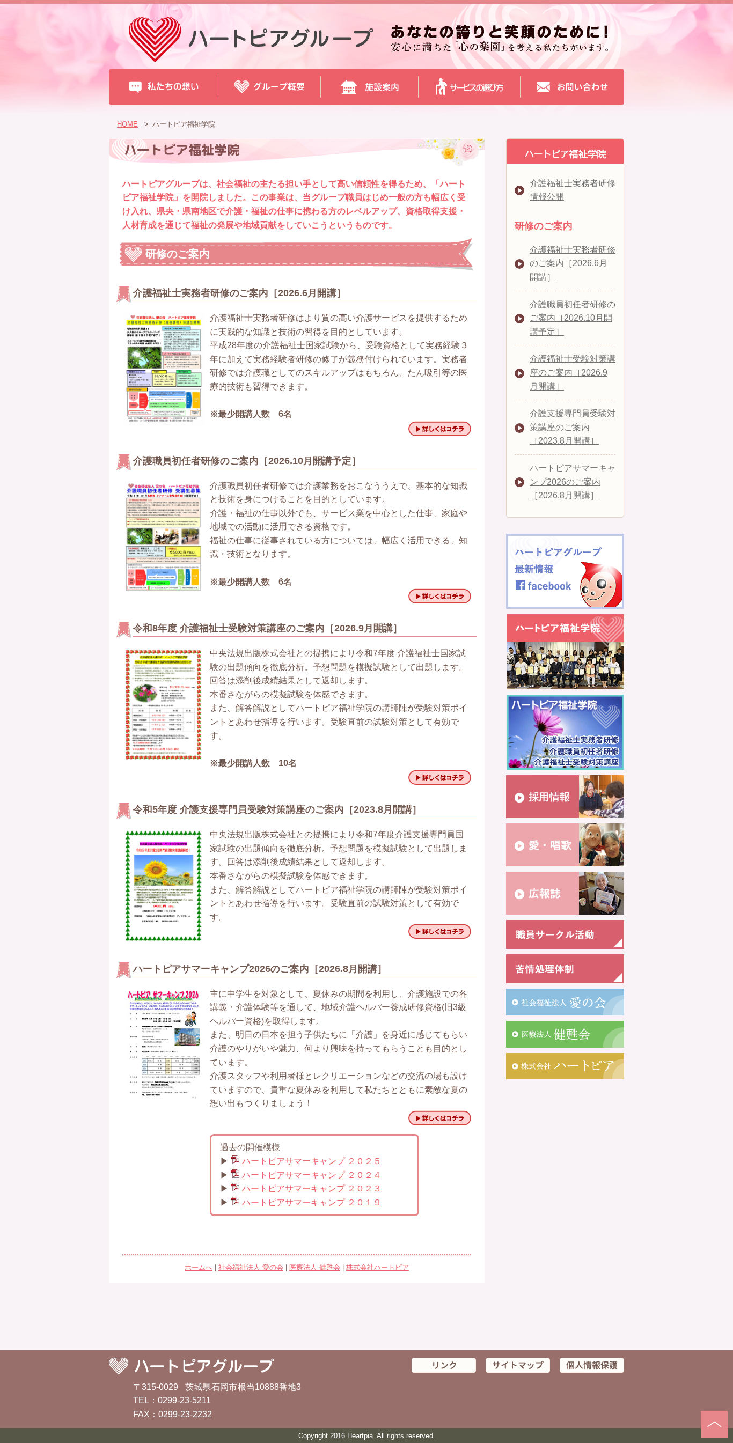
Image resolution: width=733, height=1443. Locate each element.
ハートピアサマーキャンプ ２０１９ (312, 1202)
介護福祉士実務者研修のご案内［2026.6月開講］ (572, 263)
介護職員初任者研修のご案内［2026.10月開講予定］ (572, 318)
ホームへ (198, 1267)
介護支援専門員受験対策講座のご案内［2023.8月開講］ (572, 427)
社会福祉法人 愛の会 (250, 1267)
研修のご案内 (544, 225)
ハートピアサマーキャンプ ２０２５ (312, 1161)
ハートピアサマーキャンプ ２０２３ (312, 1188)
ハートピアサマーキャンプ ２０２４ (312, 1175)
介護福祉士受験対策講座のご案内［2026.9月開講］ (572, 372)
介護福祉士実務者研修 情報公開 (572, 190)
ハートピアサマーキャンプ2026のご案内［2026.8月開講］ (572, 481)
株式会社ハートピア (377, 1267)
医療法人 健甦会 (314, 1267)
